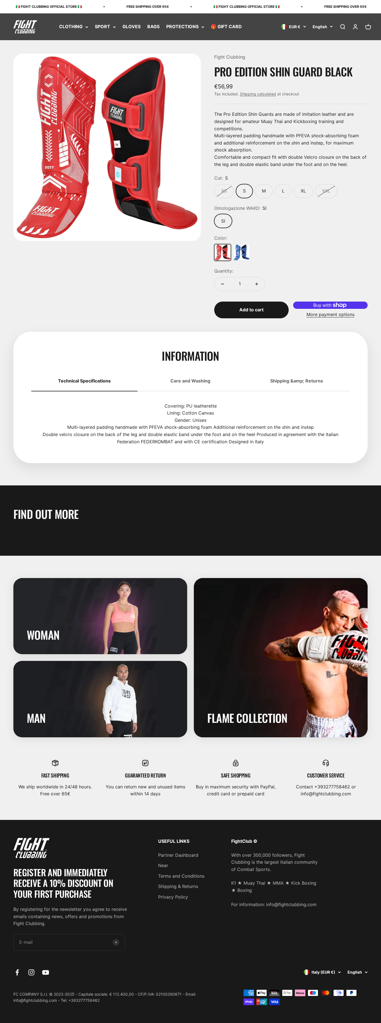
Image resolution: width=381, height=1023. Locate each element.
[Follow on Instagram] (31, 972)
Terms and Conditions (181, 876)
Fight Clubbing (229, 57)
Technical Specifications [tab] (84, 381)
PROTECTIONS (182, 27)
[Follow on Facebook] (17, 972)
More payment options (331, 314)
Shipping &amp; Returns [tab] (296, 381)
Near (163, 865)
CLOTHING (71, 27)
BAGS (153, 27)
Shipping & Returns (178, 886)
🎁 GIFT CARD (226, 27)
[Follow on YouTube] (45, 972)
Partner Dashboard (178, 855)
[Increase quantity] (257, 284)
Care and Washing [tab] (190, 381)
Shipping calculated (258, 94)
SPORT (102, 27)
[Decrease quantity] (222, 284)
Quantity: (223, 271)
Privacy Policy (173, 897)
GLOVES (131, 27)
